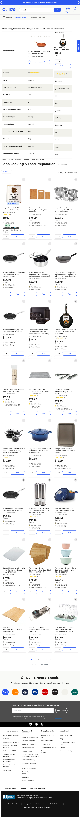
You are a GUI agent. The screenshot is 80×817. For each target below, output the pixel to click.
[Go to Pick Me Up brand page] (25, 692)
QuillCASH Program (29, 744)
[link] (23, 179)
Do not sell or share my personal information (37, 807)
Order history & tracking (11, 735)
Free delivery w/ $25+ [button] (38, 225)
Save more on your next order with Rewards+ (40, 2)
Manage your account (11, 742)
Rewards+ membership (30, 737)
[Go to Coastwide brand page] (15, 692)
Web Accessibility (66, 751)
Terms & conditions (13, 804)
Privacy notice (28, 804)
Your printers (45, 744)
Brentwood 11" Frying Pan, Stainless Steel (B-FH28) (13, 509)
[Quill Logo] (9, 10)
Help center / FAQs (10, 751)
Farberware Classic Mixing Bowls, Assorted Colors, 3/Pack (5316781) (65, 570)
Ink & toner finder (47, 740)
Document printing (28, 760)
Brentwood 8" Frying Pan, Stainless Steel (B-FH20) (13, 331)
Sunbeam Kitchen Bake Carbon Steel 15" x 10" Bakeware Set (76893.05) (39, 332)
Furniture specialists (29, 768)
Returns (6, 739)
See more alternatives (39, 62)
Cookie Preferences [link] (55, 804)
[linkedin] (36, 724)
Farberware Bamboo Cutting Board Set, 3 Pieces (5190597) (40, 210)
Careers (62, 747)
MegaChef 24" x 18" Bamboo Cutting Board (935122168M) (12, 629)
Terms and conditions (30, 716)
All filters (7, 172)
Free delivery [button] (61, 225)
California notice (41, 804)
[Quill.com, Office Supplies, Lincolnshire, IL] (9, 797)
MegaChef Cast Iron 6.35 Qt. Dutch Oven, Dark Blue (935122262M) (40, 451)
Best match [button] (70, 173)
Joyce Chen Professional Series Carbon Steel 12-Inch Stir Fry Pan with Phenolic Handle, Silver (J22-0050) (66, 274)
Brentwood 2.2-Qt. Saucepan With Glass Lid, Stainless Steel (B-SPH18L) (39, 274)
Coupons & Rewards (20, 17)
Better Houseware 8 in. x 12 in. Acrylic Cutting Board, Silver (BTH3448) (14, 570)
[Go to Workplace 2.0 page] (75, 692)
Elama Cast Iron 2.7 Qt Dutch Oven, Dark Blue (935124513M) (64, 510)
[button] (79, 2)
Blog (61, 739)
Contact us (7, 770)
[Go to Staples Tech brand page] (55, 692)
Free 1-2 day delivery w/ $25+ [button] (13, 231)
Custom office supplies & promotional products (30, 755)
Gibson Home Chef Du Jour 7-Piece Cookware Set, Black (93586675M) (14, 451)
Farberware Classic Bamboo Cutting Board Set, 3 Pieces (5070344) (40, 570)
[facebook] (42, 724)
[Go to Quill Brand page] (5, 692)
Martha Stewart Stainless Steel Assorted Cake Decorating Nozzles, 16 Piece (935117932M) (65, 629)
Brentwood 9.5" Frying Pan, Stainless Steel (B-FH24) (14, 273)
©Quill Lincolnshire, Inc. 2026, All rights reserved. (30, 797)
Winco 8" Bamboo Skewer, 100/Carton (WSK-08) (13, 390)
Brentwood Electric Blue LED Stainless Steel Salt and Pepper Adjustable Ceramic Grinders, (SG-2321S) (40, 510)
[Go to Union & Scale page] (65, 692)
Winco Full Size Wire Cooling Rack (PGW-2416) (39, 390)
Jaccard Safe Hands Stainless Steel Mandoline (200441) (39, 629)
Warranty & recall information (9, 760)
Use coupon (61, 710)
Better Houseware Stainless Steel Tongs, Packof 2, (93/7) (63, 391)
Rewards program (28, 740)
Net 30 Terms (27, 751)
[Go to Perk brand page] (35, 692)
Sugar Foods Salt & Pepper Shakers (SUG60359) (14, 209)
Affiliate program (28, 780)
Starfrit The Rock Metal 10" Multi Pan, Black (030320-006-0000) (62, 50)
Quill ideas (25, 777)
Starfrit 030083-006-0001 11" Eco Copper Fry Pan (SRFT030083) (39, 53)
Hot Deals (33, 17)
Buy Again (42, 17)
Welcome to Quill (66, 735)
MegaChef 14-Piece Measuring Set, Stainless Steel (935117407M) (64, 210)
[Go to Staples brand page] (45, 692)
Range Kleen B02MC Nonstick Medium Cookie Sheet (65, 451)
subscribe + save (28, 747)
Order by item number (48, 747)
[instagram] (30, 724)
